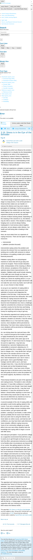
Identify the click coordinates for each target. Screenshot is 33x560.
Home (8, 128)
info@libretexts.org (7, 553)
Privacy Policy (4, 550)
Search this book (4, 29)
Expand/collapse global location (31, 128)
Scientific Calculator (8, 88)
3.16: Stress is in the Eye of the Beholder (19, 509)
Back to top (3, 519)
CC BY (12, 513)
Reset (2, 45)
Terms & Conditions (13, 550)
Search (3, 558)
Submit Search (4, 34)
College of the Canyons (12, 142)
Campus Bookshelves (20, 128)
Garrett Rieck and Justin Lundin (14, 140)
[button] (5, 99)
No (9, 533)
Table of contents (7, 146)
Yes (4, 533)
